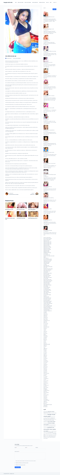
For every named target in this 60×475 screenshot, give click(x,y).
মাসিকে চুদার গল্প (45, 391)
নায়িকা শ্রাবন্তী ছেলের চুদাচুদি (47, 344)
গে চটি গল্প (45, 330)
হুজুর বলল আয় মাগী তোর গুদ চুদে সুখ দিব (48, 62)
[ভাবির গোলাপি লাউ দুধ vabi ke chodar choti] (10, 214)
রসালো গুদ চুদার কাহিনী (46, 394)
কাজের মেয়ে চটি (47, 2)
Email (26, 447)
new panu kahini (45, 427)
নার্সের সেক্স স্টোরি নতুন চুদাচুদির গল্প (31, 209)
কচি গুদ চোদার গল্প (45, 318)
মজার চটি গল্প (45, 375)
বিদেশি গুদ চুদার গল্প (46, 366)
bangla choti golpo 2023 (47, 241)
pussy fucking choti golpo (48, 301)
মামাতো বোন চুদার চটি (46, 387)
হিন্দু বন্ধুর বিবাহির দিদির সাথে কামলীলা (47, 208)
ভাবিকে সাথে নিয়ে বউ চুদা (46, 373)
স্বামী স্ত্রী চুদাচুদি (45, 405)
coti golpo (45, 264)
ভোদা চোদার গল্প (45, 374)
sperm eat (50, 431)
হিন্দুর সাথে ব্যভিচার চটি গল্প (46, 84)
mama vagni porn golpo (47, 292)
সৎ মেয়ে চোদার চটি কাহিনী (46, 400)
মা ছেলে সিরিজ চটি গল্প (46, 378)
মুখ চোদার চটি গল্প (47, 436)
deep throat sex (52, 419)
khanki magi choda (46, 423)
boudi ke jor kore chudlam (48, 260)
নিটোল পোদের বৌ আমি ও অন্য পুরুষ (20, 209)
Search (54, 9)
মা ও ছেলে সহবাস (45, 376)
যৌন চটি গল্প (45, 393)
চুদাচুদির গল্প (45, 334)
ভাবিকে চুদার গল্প (19, 58)
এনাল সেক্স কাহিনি (47, 432)
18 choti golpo (46, 411)
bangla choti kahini (20, 2)
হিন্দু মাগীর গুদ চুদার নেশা (46, 141)
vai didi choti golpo (47, 309)
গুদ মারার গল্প (45, 329)
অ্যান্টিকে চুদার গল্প (45, 315)
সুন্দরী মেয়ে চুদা (45, 403)
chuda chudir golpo (35, 2)
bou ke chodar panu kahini (48, 259)
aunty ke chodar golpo (47, 239)
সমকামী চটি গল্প (45, 401)
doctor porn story (46, 420)
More (50, 2)
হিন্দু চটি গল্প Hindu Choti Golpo (48, 230)
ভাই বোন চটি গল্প (45, 371)
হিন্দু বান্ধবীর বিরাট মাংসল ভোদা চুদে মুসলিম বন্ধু (49, 197)
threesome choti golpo (47, 307)
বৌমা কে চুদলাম (45, 370)
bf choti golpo (46, 253)
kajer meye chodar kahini (47, 279)
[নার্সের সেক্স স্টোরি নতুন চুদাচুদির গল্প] (33, 205)
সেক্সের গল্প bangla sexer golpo (48, 404)
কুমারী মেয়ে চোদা (45, 322)
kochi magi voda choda (47, 281)
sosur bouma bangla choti (48, 306)
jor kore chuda (46, 278)
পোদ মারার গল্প (45, 350)
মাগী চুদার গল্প (45, 384)
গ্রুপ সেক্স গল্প (14, 58)
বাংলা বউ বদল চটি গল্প (46, 361)
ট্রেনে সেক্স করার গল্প (54, 432)
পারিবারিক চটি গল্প (45, 348)
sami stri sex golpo (46, 304)
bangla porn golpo (46, 251)
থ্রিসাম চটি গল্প (45, 338)
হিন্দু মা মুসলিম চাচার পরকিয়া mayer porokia (49, 152)
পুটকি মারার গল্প (45, 349)
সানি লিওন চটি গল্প (45, 402)
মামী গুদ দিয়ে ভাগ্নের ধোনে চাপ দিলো (9, 209)
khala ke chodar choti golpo (48, 280)
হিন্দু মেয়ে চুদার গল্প (45, 406)
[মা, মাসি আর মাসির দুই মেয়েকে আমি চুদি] (22, 214)
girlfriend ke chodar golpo (48, 273)
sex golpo (46, 431)
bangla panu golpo (46, 250)
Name (16, 447)
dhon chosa (45, 267)
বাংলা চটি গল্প (45, 359)
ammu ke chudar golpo (47, 237)
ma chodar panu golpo (47, 289)
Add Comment (17, 451)
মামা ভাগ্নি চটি (45, 386)
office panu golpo (46, 296)
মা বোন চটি (45, 379)
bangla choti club (8, 2)
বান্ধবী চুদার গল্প (45, 356)
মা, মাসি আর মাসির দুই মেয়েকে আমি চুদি (21, 218)
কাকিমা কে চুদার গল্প (46, 319)
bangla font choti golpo (47, 249)
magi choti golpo (46, 291)
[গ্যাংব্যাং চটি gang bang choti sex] (33, 214)
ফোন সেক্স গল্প (45, 351)
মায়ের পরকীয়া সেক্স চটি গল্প (46, 390)
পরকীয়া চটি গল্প (45, 345)
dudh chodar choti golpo (47, 269)
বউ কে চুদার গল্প (45, 352)
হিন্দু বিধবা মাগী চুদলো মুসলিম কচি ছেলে (48, 186)
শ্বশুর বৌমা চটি (45, 398)
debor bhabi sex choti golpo (48, 266)
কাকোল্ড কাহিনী (51, 432)
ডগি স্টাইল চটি (45, 337)
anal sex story (51, 411)
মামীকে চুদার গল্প (45, 388)
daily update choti (46, 265)
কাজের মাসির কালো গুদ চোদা (47, 320)
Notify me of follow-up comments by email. (22, 462)
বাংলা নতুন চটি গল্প (45, 360)
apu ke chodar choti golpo (48, 238)
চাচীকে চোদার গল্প (45, 333)
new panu (45, 295)
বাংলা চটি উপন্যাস (45, 358)
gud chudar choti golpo (47, 275)
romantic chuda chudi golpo (48, 303)
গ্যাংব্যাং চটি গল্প (45, 331)
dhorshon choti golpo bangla (48, 268)
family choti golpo (51, 420)
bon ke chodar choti (47, 254)
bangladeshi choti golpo (47, 252)
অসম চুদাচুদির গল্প (52, 431)
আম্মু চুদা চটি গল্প (45, 316)
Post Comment (18, 467)
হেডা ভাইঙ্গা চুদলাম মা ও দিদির (47, 40)
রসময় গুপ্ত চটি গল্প (47, 437)
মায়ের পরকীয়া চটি (45, 389)
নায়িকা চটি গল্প (45, 343)
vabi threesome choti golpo (48, 308)
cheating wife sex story (47, 261)
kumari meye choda (47, 283)
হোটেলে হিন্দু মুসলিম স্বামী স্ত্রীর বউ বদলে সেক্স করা (49, 16)
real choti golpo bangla (47, 302)
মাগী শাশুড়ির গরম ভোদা (46, 385)
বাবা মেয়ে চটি (45, 357)
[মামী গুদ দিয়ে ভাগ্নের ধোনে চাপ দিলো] (10, 205)
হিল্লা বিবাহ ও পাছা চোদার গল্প (47, 73)
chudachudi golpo (46, 263)
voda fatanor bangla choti (48, 310)
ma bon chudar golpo (47, 287)
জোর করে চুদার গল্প (46, 336)
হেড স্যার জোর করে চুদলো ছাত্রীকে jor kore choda (50, 51)
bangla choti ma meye (47, 246)
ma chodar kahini (46, 288)
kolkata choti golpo (47, 282)
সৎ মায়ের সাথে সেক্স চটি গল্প (52, 437)
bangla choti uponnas (28, 2)
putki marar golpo (51, 429)
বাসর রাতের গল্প (45, 365)
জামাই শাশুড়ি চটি (45, 335)
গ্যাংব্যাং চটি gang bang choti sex (32, 218)
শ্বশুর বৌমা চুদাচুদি (46, 399)
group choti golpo (46, 274)
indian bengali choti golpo (48, 277)
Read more (51, 33)
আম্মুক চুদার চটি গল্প (46, 317)
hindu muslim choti (46, 276)
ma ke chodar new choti (47, 290)
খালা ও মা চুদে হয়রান (46, 323)
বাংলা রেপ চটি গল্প (45, 362)
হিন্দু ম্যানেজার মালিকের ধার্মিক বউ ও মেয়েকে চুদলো (49, 95)
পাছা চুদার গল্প (45, 346)
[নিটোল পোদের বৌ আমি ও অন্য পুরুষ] (22, 205)
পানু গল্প (44, 347)
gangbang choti (46, 421)
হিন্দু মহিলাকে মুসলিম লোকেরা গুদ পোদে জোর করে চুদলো (49, 163)
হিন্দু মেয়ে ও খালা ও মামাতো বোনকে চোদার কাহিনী (49, 107)
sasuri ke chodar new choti (48, 305)
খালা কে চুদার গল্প (45, 324)
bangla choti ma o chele (47, 247)
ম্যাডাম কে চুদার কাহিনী (46, 392)
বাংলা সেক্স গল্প (17, 58)
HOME (16, 2)
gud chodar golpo (51, 421)
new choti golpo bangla (47, 294)
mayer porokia (46, 293)
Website (37, 447)
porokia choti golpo (42, 2)
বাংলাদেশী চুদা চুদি (45, 364)
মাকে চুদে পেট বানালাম (46, 380)
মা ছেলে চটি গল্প (45, 377)
